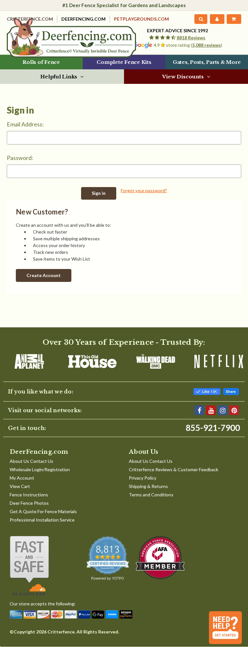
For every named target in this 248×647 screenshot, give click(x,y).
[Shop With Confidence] (40, 565)
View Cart (20, 486)
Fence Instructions (29, 494)
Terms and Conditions (151, 494)
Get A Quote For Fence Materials (43, 511)
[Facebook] (199, 410)
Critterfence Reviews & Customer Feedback (173, 469)
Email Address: (25, 124)
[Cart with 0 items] (234, 19)
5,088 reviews (206, 45)
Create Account (43, 275)
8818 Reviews (191, 37)
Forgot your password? (144, 190)
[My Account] (217, 19)
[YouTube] (211, 410)
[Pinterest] (234, 410)
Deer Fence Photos (29, 503)
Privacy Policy (142, 478)
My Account (22, 478)
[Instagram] (222, 410)
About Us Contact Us (31, 461)
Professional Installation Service (42, 520)
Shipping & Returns (148, 486)
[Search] (201, 19)
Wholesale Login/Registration (40, 469)
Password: (20, 157)
